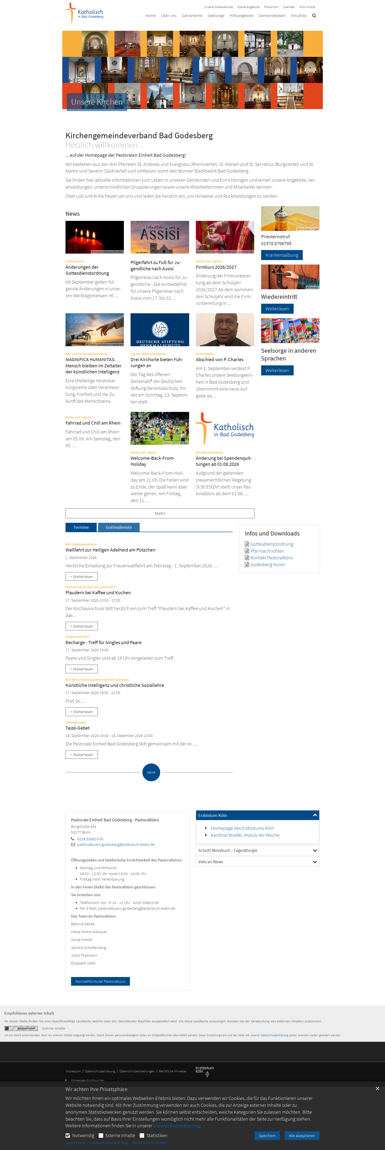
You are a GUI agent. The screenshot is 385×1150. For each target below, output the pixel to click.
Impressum (75, 1142)
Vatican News (210, 861)
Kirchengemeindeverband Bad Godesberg (139, 135)
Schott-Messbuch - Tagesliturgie (228, 850)
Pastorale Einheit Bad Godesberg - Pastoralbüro (115, 819)
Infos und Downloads (272, 533)
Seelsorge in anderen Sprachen (288, 354)
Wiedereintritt (279, 297)
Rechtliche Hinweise (149, 1142)
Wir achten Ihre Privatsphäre (96, 1089)
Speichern (267, 1135)
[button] (314, 16)
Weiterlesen (277, 308)
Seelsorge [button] (216, 15)
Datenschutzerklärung (176, 1125)
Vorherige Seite (68, 69)
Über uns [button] (168, 15)
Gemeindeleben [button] (272, 15)
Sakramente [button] (192, 15)
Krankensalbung (282, 255)
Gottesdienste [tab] (119, 527)
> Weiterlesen (81, 576)
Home (150, 15)
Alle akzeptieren (302, 1135)
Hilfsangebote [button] (241, 15)
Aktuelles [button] (299, 15)
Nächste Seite (313, 69)
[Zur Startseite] (84, 12)
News (73, 214)
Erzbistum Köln (212, 815)
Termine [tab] (81, 527)
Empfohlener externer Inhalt (29, 1013)
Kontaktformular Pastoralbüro (100, 981)
